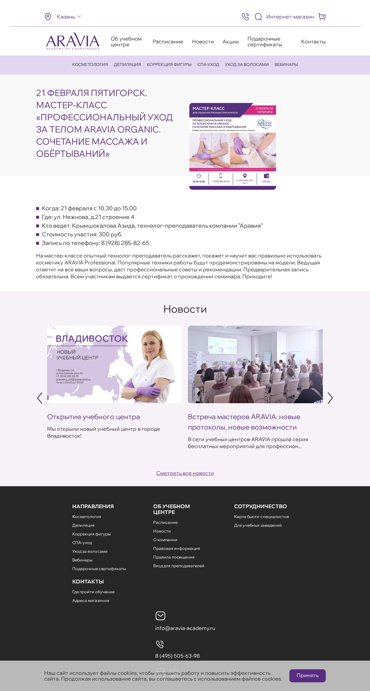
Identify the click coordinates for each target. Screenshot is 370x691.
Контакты (313, 41)
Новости (203, 41)
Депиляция (127, 64)
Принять (308, 675)
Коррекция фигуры (169, 64)
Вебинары (286, 64)
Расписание (168, 41)
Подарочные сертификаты (264, 41)
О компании (165, 539)
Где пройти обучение (93, 591)
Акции (231, 41)
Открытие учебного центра (93, 416)
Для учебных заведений (258, 525)
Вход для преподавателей (178, 565)
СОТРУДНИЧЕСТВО (260, 506)
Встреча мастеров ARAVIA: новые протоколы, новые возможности (244, 421)
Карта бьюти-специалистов (261, 516)
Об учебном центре (126, 41)
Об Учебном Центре (171, 509)
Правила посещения (174, 557)
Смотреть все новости (185, 473)
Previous (39, 398)
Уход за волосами (247, 64)
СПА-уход (208, 64)
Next (330, 398)
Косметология (90, 64)
